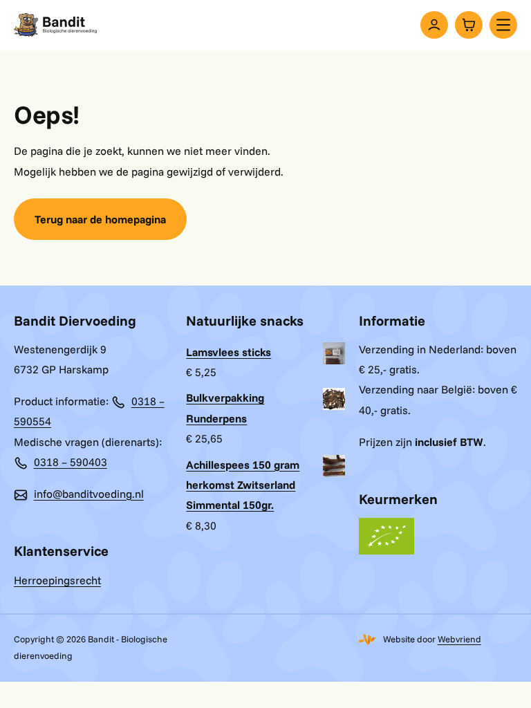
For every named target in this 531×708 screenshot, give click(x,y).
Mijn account (434, 25)
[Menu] (503, 25)
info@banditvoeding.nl (89, 494)
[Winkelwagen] (469, 25)
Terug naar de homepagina (100, 219)
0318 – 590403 (70, 462)
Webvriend (459, 638)
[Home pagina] (55, 25)
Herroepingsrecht (57, 580)
